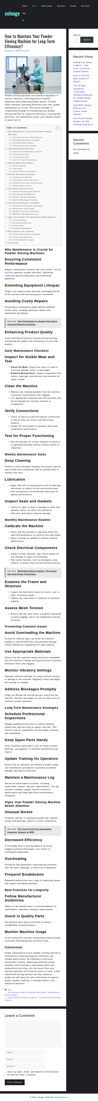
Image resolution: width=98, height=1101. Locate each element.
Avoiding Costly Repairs (23, 143)
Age (24, 13)
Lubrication (17, 169)
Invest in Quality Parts (22, 237)
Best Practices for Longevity (21, 231)
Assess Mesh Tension (22, 186)
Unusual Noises (19, 220)
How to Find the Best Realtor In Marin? (81, 78)
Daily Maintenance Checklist (21, 149)
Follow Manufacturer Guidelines (27, 234)
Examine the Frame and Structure (27, 183)
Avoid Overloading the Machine (26, 191)
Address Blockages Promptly (25, 200)
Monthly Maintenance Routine (21, 174)
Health (73, 6)
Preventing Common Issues (20, 189)
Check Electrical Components (25, 180)
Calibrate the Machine (22, 177)
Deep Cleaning (19, 166)
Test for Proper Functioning (25, 160)
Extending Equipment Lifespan (26, 140)
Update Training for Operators (26, 211)
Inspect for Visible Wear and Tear (27, 152)
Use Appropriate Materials (24, 194)
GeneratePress (61, 1097)
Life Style (85, 6)
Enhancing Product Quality (24, 146)
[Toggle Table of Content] (56, 128)
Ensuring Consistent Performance (27, 137)
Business (61, 6)
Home (24, 6)
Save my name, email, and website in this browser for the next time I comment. (33, 1073)
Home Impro (46, 6)
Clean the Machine (21, 154)
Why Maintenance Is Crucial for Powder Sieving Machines (29, 133)
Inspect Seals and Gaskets (24, 171)
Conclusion (13, 243)
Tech (34, 6)
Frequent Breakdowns (22, 228)
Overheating (18, 226)
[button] (23, 20)
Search (77, 35)
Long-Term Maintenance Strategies (24, 203)
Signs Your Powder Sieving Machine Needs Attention (32, 217)
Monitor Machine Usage (23, 240)
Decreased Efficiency (22, 223)
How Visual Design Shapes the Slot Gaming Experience (83, 121)
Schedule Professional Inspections (28, 206)
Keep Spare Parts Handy (23, 208)
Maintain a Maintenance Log (25, 214)
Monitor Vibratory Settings (24, 197)
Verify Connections (21, 157)
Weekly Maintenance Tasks (20, 163)
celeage (12, 13)
